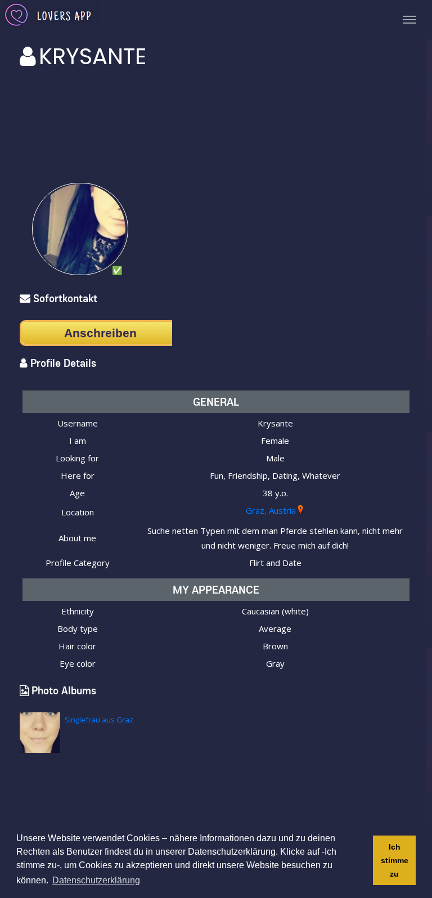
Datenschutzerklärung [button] (96, 880)
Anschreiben (100, 332)
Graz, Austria (271, 510)
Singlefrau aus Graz (99, 720)
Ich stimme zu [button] (394, 860)
